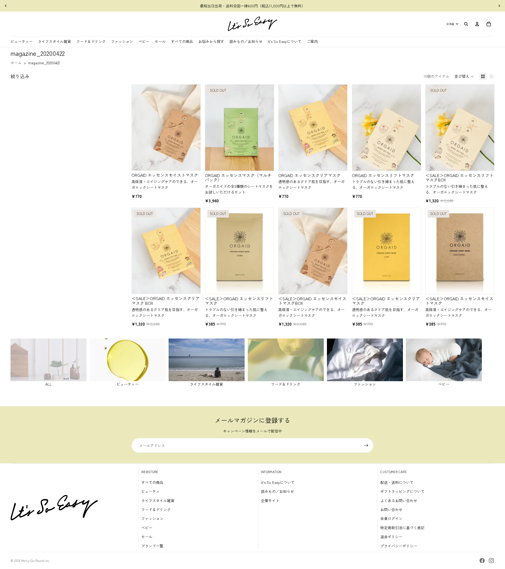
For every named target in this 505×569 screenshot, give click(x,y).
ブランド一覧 (152, 545)
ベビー (146, 527)
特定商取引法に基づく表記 (402, 527)
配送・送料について (396, 482)
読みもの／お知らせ (277, 491)
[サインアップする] (366, 445)
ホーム (16, 62)
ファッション (152, 518)
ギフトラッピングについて (402, 491)
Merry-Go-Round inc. (35, 560)
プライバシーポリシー (398, 545)
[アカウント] (477, 24)
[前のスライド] (6, 6)
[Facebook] (482, 560)
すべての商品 (152, 482)
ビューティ (150, 491)
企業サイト (270, 500)
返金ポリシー (391, 536)
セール (146, 536)
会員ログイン (391, 518)
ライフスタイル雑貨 (157, 500)
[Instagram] (491, 560)
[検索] (466, 24)
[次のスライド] (499, 6)
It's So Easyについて (278, 482)
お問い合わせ (391, 509)
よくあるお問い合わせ (398, 500)
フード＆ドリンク (156, 509)
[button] (464, 76)
